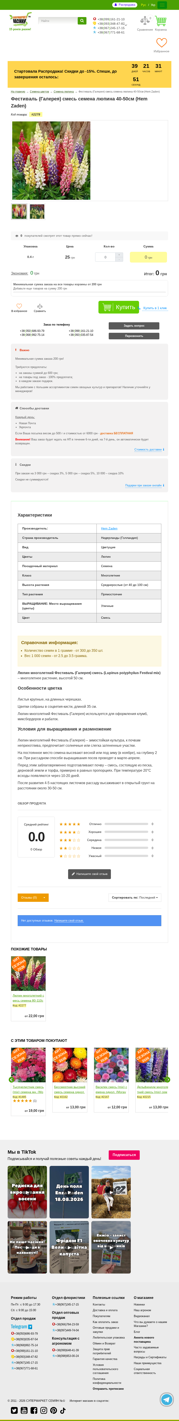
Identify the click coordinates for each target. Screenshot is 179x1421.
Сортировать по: (125, 897)
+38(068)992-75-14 (26, 1345)
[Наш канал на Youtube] (24, 1410)
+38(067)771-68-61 (26, 1368)
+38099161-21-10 (111, 19)
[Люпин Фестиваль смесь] (19, 211)
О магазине (143, 1298)
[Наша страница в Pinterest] (53, 1410)
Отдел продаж (23, 1318)
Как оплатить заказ (105, 1322)
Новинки (139, 1304)
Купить (125, 307)
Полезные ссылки (109, 1298)
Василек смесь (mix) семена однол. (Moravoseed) (111, 1092)
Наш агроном (142, 1310)
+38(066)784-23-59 (67, 1324)
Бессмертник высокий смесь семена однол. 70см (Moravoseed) (69, 1092)
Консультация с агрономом (65, 1341)
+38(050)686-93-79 (26, 1333)
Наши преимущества (147, 1363)
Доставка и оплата (105, 1310)
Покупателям (101, 1316)
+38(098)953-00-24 (67, 1356)
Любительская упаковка (109, 1337)
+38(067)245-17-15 (26, 1362)
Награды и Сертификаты (150, 1357)
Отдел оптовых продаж (65, 1315)
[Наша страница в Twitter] (14, 1410)
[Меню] (162, 5)
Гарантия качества (105, 1359)
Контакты (99, 1304)
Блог (137, 1331)
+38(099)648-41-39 (67, 1350)
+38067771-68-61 (111, 32)
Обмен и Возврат (104, 1343)
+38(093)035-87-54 (26, 1339)
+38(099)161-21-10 (26, 1351)
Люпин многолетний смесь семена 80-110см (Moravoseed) (28, 1000)
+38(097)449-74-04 (67, 1330)
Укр (153, 5)
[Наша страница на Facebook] (34, 1410)
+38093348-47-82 (111, 23)
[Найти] (82, 21)
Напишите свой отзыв (91, 874)
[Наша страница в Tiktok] (63, 1410)
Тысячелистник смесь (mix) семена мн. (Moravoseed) (28, 1092)
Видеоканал (142, 1316)
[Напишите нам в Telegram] (167, 1399)
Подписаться (124, 1155)
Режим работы (24, 1298)
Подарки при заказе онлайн (143, 485)
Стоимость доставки (148, 449)
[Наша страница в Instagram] (43, 1410)
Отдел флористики (68, 1298)
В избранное (19, 311)
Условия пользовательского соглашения (105, 1369)
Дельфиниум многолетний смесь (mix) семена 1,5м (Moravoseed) (153, 1094)
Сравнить (40, 311)
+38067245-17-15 (111, 28)
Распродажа (127, 4)
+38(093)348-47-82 (26, 1356)
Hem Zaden (109, 528)
